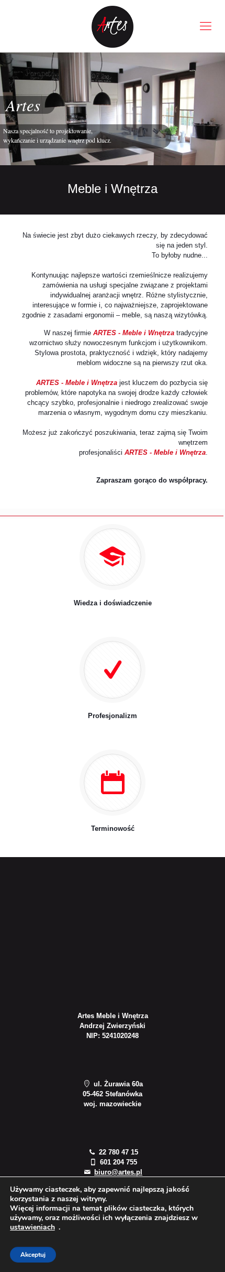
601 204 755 (117, 1162)
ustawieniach (32, 1227)
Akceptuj (33, 1254)
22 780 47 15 (117, 1152)
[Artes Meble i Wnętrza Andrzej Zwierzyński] (112, 26)
